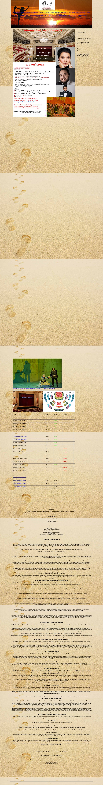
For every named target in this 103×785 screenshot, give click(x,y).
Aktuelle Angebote (19, 12)
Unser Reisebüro (82, 15)
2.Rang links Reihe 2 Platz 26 (19, 480)
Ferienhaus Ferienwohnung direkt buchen (39, 15)
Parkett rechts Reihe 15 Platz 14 (20, 436)
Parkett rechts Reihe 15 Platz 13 (20, 439)
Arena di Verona (45, 12)
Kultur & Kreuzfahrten (58, 12)
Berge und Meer (20, 15)
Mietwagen (72, 15)
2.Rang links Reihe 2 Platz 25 (19, 477)
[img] (47, 5)
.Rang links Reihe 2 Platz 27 (20, 483)
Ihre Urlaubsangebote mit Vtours (79, 12)
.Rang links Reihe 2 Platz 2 (20, 486)
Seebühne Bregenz (32, 12)
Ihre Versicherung (61, 15)
